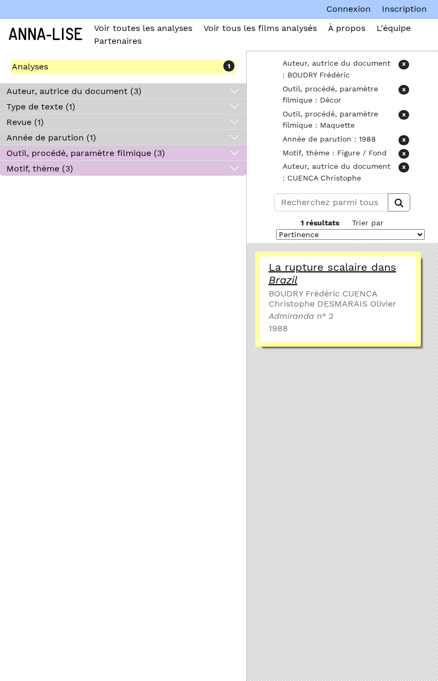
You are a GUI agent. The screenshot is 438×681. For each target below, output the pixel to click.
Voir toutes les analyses (143, 28)
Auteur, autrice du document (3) (74, 91)
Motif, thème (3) (39, 168)
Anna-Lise (46, 34)
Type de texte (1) (40, 106)
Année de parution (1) (51, 137)
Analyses (30, 66)
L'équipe (394, 28)
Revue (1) (25, 122)
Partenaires (118, 41)
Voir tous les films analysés (260, 28)
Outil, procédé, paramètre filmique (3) (85, 153)
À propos (346, 28)
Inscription (404, 9)
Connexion (348, 9)
